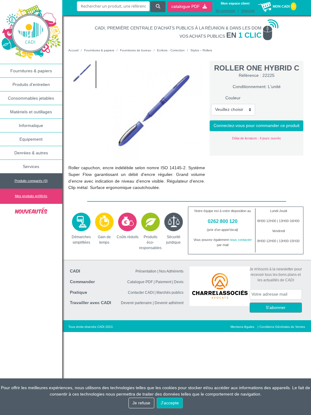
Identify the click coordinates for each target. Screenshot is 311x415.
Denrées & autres (31, 152)
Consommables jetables (31, 98)
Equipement (31, 139)
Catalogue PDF (140, 282)
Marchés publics (169, 292)
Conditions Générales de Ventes (282, 326)
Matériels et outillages (31, 111)
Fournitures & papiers (31, 70)
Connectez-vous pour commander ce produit (256, 125)
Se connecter (225, 10)
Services (31, 166)
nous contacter (241, 240)
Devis (178, 282)
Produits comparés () (31, 181)
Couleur (233, 97)
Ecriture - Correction (171, 50)
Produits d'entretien (31, 84)
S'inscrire (248, 10)
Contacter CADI (141, 292)
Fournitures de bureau (135, 50)
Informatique (31, 125)
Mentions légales (242, 326)
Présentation (145, 271)
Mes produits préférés (31, 196)
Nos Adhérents (171, 271)
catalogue (186, 6)
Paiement (163, 282)
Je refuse (141, 402)
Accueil (73, 50)
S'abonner (275, 307)
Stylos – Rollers (201, 50)
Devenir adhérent (169, 303)
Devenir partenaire (136, 303)
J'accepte (170, 402)
